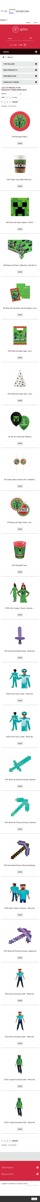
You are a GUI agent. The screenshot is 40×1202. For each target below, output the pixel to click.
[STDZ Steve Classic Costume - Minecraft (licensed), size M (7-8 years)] (20, 893)
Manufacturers (11, 82)
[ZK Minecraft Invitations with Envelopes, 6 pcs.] (20, 292)
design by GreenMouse (32, 1185)
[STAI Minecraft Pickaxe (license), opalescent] (20, 935)
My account (7, 1174)
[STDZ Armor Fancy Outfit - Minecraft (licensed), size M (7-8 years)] (20, 678)
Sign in (36, 22)
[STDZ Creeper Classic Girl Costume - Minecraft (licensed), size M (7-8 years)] (20, 592)
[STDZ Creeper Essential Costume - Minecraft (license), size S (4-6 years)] (20, 1107)
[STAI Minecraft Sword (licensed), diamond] (20, 764)
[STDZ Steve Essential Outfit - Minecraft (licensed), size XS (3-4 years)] (20, 978)
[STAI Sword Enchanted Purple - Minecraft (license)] (20, 635)
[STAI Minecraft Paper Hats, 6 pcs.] (20, 378)
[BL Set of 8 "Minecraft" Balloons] (20, 421)
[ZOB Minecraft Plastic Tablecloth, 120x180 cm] (20, 250)
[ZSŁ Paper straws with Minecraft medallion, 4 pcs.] (20, 464)
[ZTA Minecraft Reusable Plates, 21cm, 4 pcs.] (20, 121)
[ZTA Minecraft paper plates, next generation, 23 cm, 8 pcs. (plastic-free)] (20, 507)
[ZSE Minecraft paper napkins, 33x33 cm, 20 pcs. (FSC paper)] (20, 207)
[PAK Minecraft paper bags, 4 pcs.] (20, 335)
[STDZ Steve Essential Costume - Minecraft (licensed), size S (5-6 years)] (20, 1021)
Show (3, 97)
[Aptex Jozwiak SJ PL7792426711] (20, 29)
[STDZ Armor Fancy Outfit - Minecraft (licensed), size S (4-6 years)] (20, 721)
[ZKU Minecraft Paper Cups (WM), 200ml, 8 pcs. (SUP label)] (20, 164)
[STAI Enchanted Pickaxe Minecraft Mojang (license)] (20, 850)
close (34, 1199)
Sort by (3, 93)
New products (10, 70)
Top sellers (9, 64)
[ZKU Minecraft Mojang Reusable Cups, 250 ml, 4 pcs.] (20, 550)
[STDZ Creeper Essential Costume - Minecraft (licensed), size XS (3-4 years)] (20, 1064)
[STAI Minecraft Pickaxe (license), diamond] (20, 807)
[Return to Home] (3, 57)
